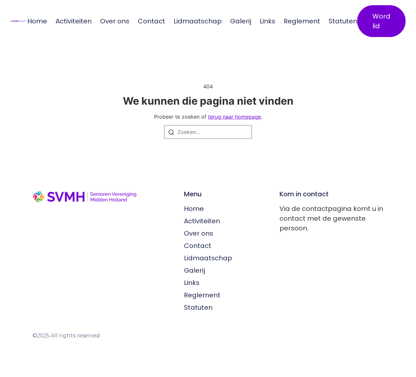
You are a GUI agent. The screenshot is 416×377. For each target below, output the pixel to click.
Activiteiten (74, 21)
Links (267, 21)
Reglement (302, 21)
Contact (151, 21)
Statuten (343, 21)
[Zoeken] (171, 133)
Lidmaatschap (198, 21)
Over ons (114, 21)
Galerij (240, 21)
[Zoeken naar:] (208, 132)
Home (37, 21)
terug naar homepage (234, 116)
